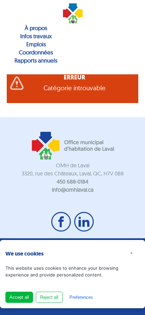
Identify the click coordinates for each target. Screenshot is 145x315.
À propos (36, 27)
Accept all (19, 297)
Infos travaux (36, 36)
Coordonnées (36, 52)
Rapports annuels (35, 60)
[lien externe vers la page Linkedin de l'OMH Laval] (84, 222)
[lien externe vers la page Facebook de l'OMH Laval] (61, 222)
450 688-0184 (72, 181)
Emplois (36, 44)
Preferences (81, 297)
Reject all (49, 297)
